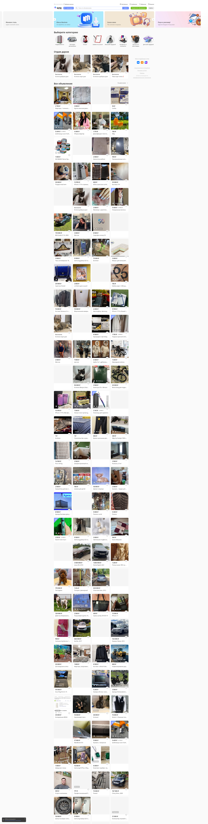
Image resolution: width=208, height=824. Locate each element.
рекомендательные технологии (142, 77)
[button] (69, 72)
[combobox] (98, 8)
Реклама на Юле (142, 70)
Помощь (142, 73)
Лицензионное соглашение (142, 68)
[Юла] (57, 7)
